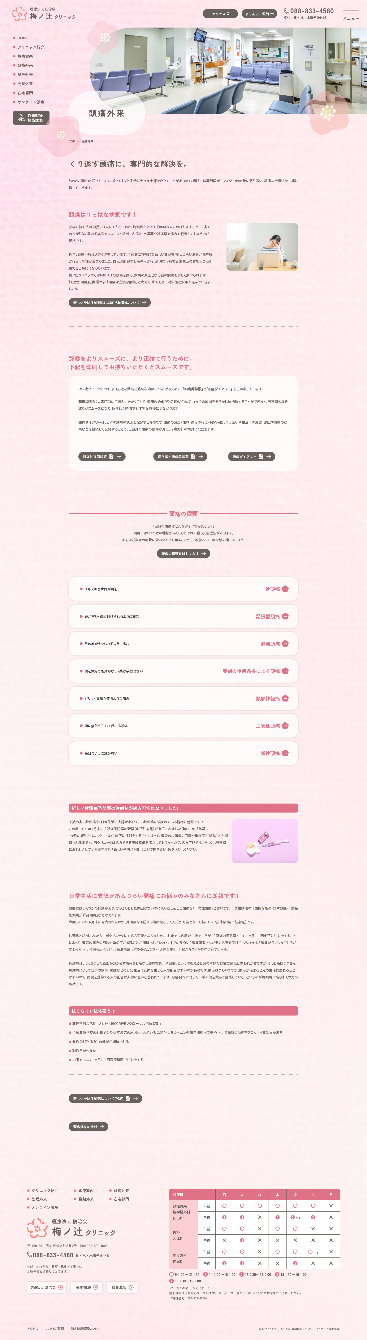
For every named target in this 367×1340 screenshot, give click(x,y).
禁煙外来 (25, 74)
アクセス (219, 13)
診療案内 (25, 56)
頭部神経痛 (268, 698)
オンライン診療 (31, 102)
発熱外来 (25, 83)
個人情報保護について (86, 1328)
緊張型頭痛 (268, 616)
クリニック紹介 (31, 47)
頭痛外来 (25, 65)
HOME (23, 38)
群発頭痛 (270, 643)
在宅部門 (25, 92)
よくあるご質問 (257, 13)
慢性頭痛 (270, 753)
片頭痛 (273, 588)
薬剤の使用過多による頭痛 (251, 671)
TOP (72, 141)
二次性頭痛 (268, 725)
